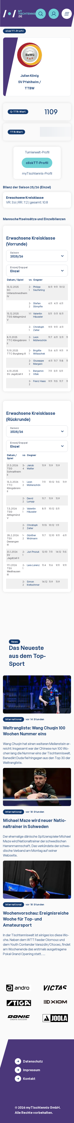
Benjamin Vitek (38, 372)
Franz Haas (39, 381)
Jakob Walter (30, 467)
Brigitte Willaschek (39, 352)
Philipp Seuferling (39, 288)
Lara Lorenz (33, 565)
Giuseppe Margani (38, 362)
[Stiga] (18, 1002)
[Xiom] (55, 1002)
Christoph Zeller (38, 328)
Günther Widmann (32, 537)
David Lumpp (30, 500)
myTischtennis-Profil (37, 173)
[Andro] (18, 988)
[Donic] (18, 1017)
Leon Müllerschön (40, 339)
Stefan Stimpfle (38, 305)
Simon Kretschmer (33, 583)
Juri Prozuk (33, 551)
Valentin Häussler (38, 315)
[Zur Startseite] (19, 13)
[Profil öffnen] (54, 14)
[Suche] (41, 14)
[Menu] (67, 14)
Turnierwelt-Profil (37, 152)
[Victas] (55, 988)
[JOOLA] (55, 1018)
